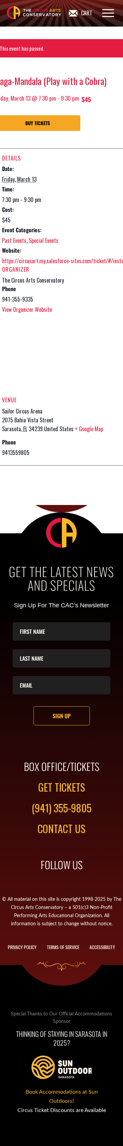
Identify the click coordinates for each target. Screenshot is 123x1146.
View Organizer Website (27, 309)
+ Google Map (89, 429)
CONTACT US (61, 828)
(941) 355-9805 (62, 807)
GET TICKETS (61, 787)
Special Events (43, 240)
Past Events (14, 240)
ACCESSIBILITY (102, 946)
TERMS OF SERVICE (63, 946)
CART (86, 13)
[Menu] (104, 13)
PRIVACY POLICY (22, 946)
